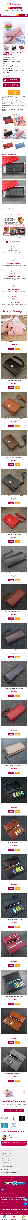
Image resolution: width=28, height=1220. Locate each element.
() (24, 10)
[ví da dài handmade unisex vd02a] (14, 790)
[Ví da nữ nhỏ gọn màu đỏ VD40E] (14, 520)
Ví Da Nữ (17, 19)
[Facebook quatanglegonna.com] (2, 1189)
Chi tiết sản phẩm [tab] (14, 92)
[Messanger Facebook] (25, 1204)
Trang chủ (6, 19)
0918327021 (5, 1219)
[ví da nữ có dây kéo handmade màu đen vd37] (14, 559)
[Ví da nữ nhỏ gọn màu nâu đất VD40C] (14, 443)
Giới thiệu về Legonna (7, 1155)
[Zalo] (25, 1199)
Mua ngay (14, 1219)
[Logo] (14, 3)
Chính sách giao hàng (7, 1162)
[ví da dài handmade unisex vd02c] (14, 867)
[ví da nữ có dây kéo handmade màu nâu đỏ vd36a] (14, 713)
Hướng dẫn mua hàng (7, 1157)
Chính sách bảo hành (7, 1160)
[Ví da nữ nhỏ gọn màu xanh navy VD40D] (14, 482)
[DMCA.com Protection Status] (8, 1183)
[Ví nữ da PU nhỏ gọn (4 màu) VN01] (14, 328)
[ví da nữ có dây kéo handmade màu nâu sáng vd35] (14, 597)
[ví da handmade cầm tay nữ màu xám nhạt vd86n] (14, 1059)
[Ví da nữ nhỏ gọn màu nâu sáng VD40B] (14, 405)
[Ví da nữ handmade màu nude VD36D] (14, 751)
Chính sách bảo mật (6, 1159)
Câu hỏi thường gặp (6, 1153)
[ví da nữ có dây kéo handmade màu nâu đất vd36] (14, 636)
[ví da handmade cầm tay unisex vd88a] (14, 982)
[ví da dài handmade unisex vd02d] (14, 905)
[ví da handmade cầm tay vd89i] (14, 944)
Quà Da (11, 19)
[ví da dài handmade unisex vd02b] (14, 828)
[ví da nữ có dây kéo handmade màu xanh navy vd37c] (14, 674)
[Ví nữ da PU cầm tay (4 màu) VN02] (9, 1093)
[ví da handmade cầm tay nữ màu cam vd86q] (14, 1021)
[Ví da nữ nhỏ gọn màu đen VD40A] (14, 366)
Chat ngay (23, 1219)
